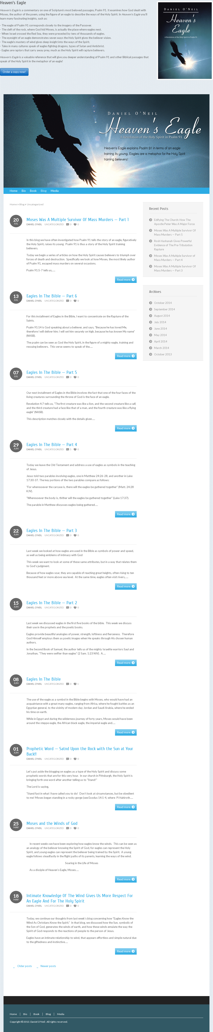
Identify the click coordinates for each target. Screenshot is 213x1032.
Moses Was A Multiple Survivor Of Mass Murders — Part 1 (77, 219)
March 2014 (161, 348)
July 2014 (160, 322)
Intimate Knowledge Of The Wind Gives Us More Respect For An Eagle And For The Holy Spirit (79, 898)
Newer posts (46, 966)
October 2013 (163, 354)
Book (36, 1014)
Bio (25, 1014)
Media (60, 1014)
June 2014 (160, 328)
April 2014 (160, 341)
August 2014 (162, 315)
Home (13, 204)
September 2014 (164, 309)
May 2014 (160, 335)
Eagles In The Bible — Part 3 (51, 530)
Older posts (22, 966)
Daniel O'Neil (38, 1021)
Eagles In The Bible (43, 679)
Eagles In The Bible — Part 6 (51, 296)
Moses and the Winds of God (52, 823)
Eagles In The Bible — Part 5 (51, 372)
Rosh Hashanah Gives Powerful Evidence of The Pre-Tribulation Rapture (173, 245)
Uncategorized (35, 204)
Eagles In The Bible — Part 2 (51, 602)
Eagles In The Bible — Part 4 (51, 444)
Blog (21, 204)
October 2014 (163, 302)
